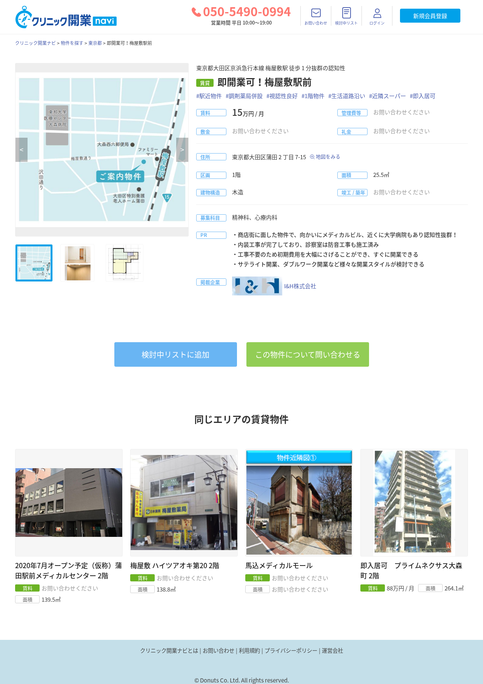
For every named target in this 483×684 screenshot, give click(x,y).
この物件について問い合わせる (307, 354)
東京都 (95, 43)
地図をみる (328, 156)
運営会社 (332, 650)
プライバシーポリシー (291, 650)
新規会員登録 (430, 16)
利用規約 (249, 650)
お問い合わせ (218, 650)
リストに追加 (175, 354)
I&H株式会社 (300, 286)
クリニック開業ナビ (35, 43)
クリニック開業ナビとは (169, 650)
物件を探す (72, 43)
